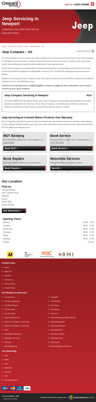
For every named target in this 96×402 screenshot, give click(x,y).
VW (5, 376)
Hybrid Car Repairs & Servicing (16, 326)
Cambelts (54, 297)
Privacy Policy (9, 284)
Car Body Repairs (11, 305)
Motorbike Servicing (12, 338)
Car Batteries (56, 301)
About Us (8, 271)
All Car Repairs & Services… (62, 346)
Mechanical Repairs (58, 326)
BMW (6, 359)
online (57, 86)
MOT (6, 330)
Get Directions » (12, 210)
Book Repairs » (13, 168)
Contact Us (8, 280)
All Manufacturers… (12, 380)
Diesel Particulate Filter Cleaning (63, 317)
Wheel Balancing (10, 346)
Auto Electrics (9, 297)
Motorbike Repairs (58, 334)
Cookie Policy (9, 288)
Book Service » (60, 148)
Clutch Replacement (12, 317)
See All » (56, 168)
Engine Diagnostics (58, 322)
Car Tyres (54, 313)
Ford (6, 364)
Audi (6, 355)
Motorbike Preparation (12, 334)
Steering (7, 342)
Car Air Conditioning (12, 301)
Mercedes (8, 368)
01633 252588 (77, 4)
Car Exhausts (9, 309)
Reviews (7, 275)
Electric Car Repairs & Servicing (16, 322)
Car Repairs (55, 309)
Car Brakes (55, 305)
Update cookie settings (10, 399)
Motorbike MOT (57, 330)
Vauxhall (7, 372)
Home (6, 267)
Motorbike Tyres (57, 338)
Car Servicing (9, 313)
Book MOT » (11, 148)
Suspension (55, 342)
